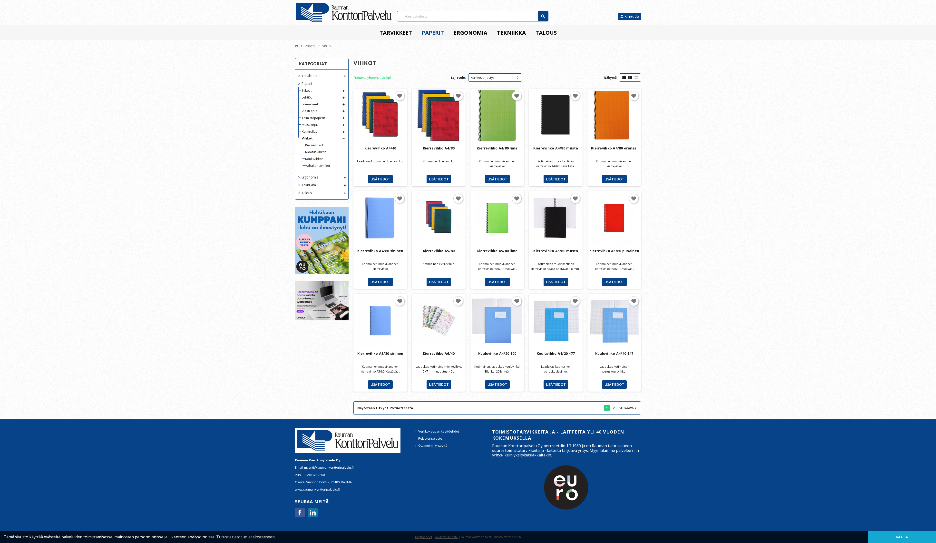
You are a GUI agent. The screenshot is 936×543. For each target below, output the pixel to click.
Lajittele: (458, 77)
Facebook (300, 512)
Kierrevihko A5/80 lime (497, 250)
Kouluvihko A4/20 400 (497, 353)
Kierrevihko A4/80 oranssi (614, 148)
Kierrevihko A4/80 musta (555, 148)
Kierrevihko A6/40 (439, 353)
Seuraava (628, 408)
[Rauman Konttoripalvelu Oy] (343, 12)
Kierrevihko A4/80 (439, 148)
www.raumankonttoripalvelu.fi (317, 489)
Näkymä (610, 77)
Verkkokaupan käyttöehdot (438, 431)
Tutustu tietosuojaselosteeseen (245, 537)
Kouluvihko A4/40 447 (614, 353)
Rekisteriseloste (430, 438)
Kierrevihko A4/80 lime (497, 148)
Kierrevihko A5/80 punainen (614, 250)
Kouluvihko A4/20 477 (556, 353)
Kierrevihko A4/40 (380, 148)
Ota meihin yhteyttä (432, 445)
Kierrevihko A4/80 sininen (380, 250)
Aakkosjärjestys (483, 77)
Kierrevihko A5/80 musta (555, 250)
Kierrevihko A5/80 (439, 250)
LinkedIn (313, 512)
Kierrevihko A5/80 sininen (380, 353)
